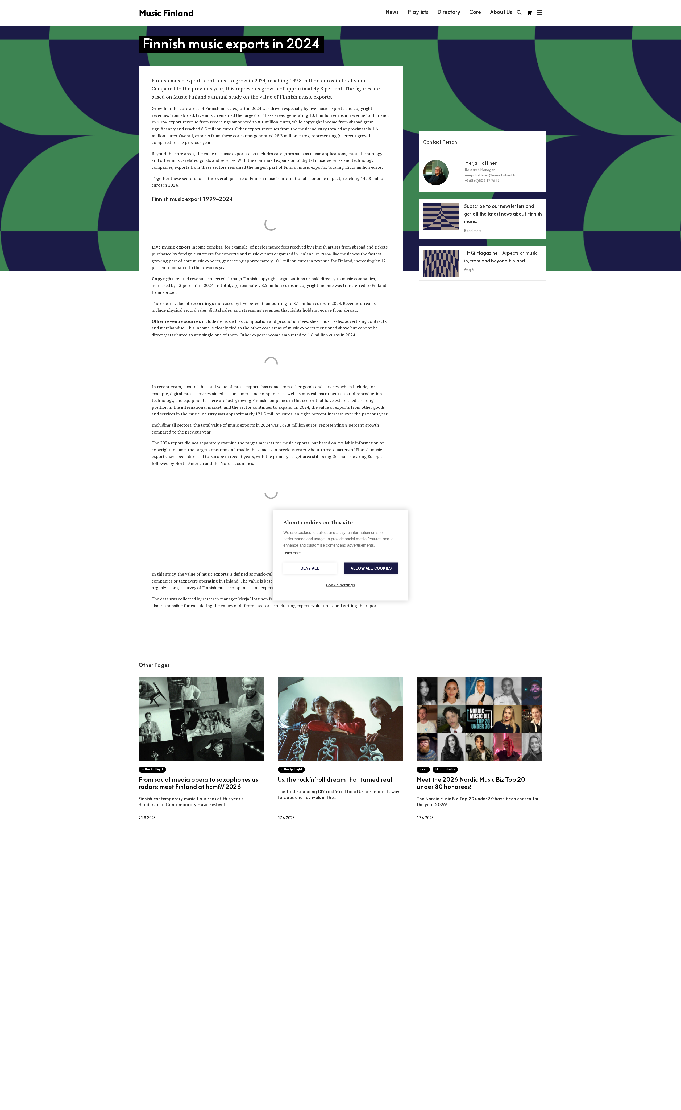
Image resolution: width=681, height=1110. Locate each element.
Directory (448, 12)
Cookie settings (340, 585)
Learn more (292, 553)
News (391, 12)
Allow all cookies (371, 568)
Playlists (418, 12)
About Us (501, 12)
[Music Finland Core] (529, 12)
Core (475, 12)
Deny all (310, 568)
